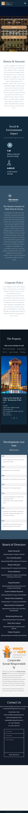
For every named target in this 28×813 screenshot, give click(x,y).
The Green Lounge (9, 349)
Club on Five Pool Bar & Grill (14, 345)
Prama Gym (21, 349)
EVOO (5, 352)
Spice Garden (13, 352)
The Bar (22, 352)
